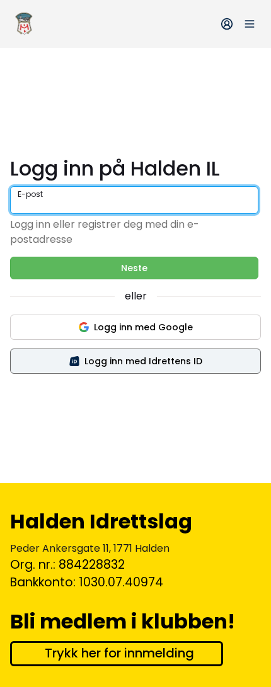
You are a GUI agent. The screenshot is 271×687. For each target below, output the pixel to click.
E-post (30, 194)
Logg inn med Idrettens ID (143, 361)
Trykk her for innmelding (119, 653)
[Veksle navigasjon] (249, 24)
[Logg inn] (227, 24)
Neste (134, 268)
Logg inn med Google (143, 327)
